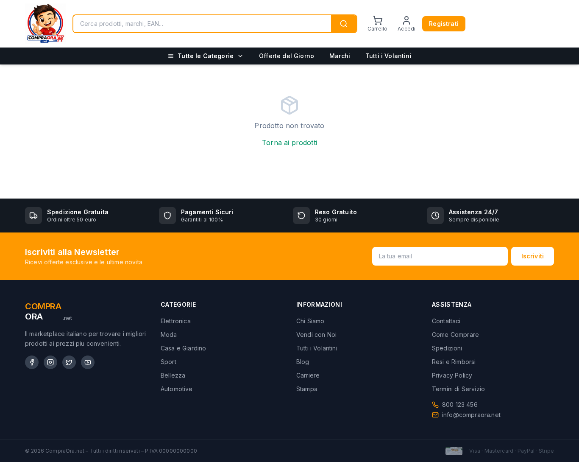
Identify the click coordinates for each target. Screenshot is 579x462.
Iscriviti (532, 256)
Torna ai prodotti (289, 142)
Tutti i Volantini (388, 55)
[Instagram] (50, 362)
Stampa (306, 388)
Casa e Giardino (183, 348)
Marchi (339, 55)
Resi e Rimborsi (454, 361)
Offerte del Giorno (286, 55)
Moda (169, 334)
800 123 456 (460, 404)
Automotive (177, 388)
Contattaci (446, 321)
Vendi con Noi (316, 334)
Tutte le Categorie (206, 55)
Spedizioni (447, 348)
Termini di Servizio (458, 388)
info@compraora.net (471, 414)
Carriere (308, 375)
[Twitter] (69, 362)
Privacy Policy (452, 375)
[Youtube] (88, 362)
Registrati (444, 23)
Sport (168, 361)
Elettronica (176, 321)
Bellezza (173, 375)
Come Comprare (455, 334)
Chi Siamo (310, 321)
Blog (302, 361)
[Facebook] (32, 362)
